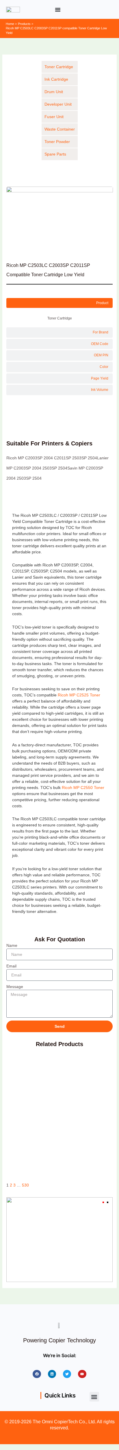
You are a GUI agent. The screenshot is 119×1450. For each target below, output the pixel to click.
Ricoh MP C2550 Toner (83, 787)
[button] (94, 1397)
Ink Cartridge (56, 79)
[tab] (59, 303)
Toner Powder (57, 141)
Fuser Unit (54, 116)
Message (14, 986)
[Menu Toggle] (58, 9)
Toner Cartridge (58, 66)
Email (11, 966)
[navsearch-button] (107, 8)
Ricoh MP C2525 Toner (78, 695)
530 (25, 1185)
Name (11, 945)
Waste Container (59, 129)
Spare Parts (55, 154)
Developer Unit (58, 104)
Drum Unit (53, 91)
